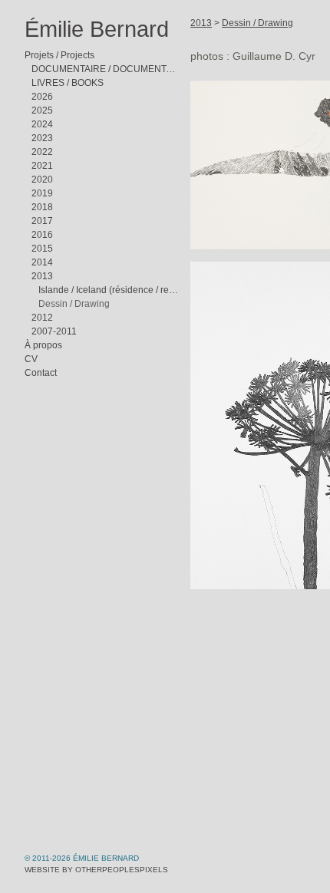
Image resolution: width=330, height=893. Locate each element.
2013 (42, 276)
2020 (42, 179)
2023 (42, 138)
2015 (42, 248)
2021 (42, 165)
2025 (42, 110)
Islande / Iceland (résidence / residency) (108, 290)
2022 (42, 152)
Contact (41, 372)
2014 (42, 262)
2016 (42, 234)
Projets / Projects (59, 55)
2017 (42, 221)
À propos (43, 345)
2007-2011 (54, 331)
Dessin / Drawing (74, 303)
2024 (42, 124)
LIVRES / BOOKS (67, 82)
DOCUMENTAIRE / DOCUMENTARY (104, 69)
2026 (42, 96)
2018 (42, 207)
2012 (42, 317)
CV (31, 359)
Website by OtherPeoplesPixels (96, 869)
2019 (42, 193)
